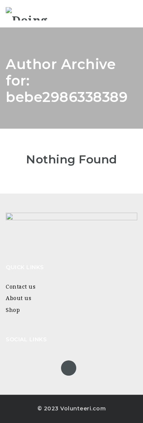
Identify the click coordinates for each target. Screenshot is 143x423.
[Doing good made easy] (38, 13)
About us (18, 298)
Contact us (20, 287)
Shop (13, 310)
